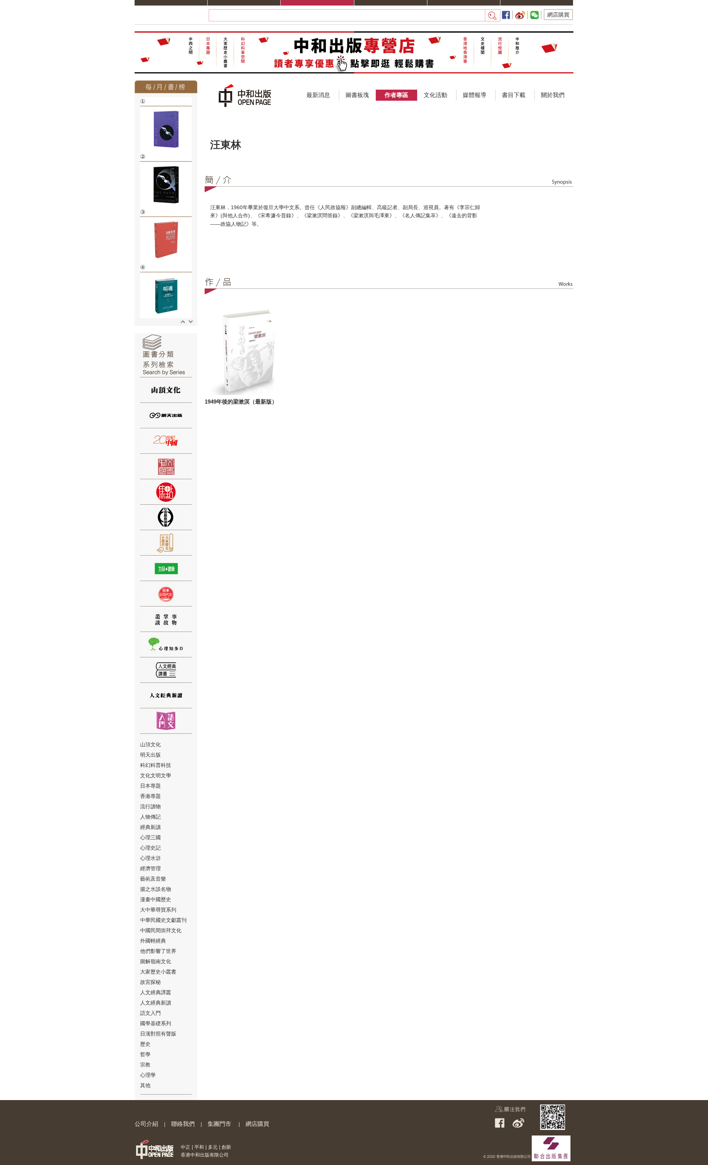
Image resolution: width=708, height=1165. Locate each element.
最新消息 (318, 95)
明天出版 (150, 755)
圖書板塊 (357, 95)
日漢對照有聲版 (158, 1034)
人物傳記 (150, 817)
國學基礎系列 (155, 1023)
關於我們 (553, 95)
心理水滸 (150, 858)
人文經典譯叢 (155, 992)
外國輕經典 (153, 941)
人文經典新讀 (155, 1003)
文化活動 (435, 95)
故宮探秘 (150, 982)
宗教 (145, 1065)
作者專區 (396, 95)
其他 (145, 1085)
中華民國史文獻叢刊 (163, 920)
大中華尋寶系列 (158, 910)
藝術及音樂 (153, 879)
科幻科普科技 (155, 765)
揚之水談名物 (155, 889)
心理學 (148, 1075)
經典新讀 (150, 827)
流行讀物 (150, 806)
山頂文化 (150, 744)
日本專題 (150, 786)
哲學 (145, 1054)
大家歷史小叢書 (158, 972)
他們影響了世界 (158, 951)
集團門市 (219, 1124)
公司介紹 (146, 1124)
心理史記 (150, 848)
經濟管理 (150, 868)
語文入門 (150, 1013)
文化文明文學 (155, 775)
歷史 (145, 1044)
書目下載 (513, 95)
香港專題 (150, 796)
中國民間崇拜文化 (160, 930)
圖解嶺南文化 (155, 961)
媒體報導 (474, 95)
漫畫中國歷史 (155, 899)
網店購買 (558, 14)
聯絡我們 (183, 1124)
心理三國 (150, 837)
